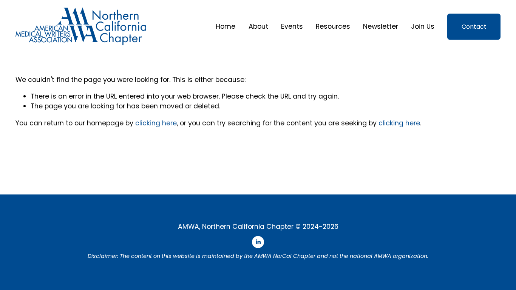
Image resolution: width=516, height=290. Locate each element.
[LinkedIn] (258, 242)
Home (225, 26)
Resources (333, 26)
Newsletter (380, 26)
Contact (474, 26)
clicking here (156, 123)
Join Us (422, 26)
